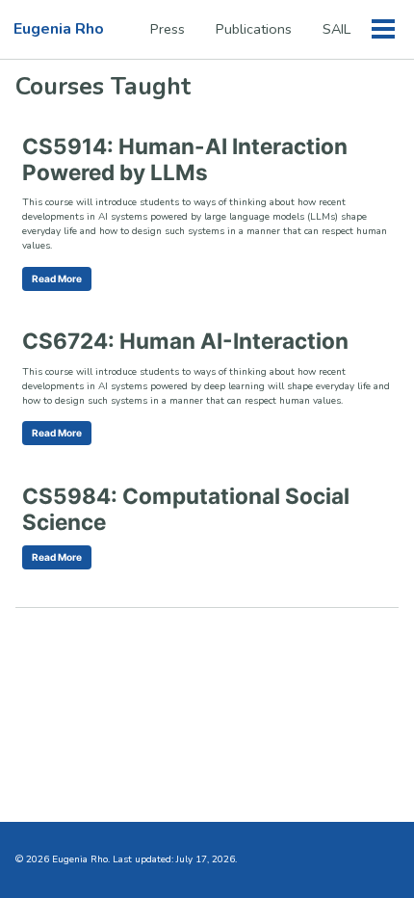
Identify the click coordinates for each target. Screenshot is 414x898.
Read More (57, 278)
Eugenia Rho (58, 29)
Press (167, 29)
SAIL (336, 29)
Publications (254, 29)
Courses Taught (103, 86)
